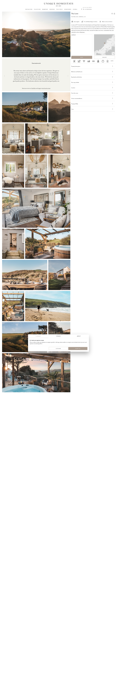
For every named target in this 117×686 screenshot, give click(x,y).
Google (39, 88)
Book (81, 57)
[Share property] (114, 13)
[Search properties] (83, 9)
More (112, 60)
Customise (58, 348)
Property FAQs (74, 104)
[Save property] (112, 14)
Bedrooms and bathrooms (76, 71)
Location (73, 88)
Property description (75, 66)
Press (72, 109)
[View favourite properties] (81, 9)
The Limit (74, 13)
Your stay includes (75, 82)
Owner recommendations (76, 98)
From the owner (74, 93)
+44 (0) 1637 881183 (87, 7)
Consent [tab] (38, 336)
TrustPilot (33, 88)
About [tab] (79, 336)
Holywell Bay (74, 16)
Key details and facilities (76, 77)
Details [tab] (58, 336)
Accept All (78, 348)
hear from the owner (46, 88)
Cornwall (81, 16)
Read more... (82, 32)
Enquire (104, 57)
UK (85, 16)
